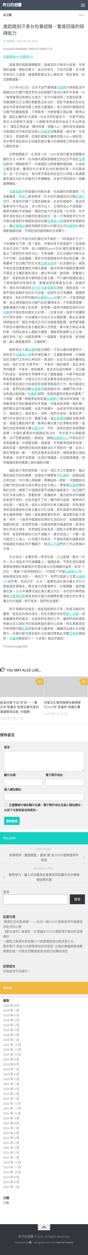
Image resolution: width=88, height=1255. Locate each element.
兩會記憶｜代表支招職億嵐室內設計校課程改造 (35, 951)
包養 (6, 312)
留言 (8, 747)
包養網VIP (26, 57)
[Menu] (83, 5)
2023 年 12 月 (12, 1162)
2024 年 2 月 (11, 1152)
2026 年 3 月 (11, 1030)
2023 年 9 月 (11, 1177)
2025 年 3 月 (11, 1089)
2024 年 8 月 (11, 1123)
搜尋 (6, 892)
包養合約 (38, 428)
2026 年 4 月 (11, 1025)
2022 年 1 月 (11, 1187)
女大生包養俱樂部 (44, 288)
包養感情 (38, 389)
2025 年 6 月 (11, 1074)
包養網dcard (45, 298)
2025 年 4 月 (11, 1084)
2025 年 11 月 (12, 1050)
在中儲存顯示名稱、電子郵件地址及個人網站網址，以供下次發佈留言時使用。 (43, 807)
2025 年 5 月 (11, 1079)
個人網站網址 (12, 789)
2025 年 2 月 (11, 1094)
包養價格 (59, 418)
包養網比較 (17, 596)
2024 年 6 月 (11, 1133)
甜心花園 (53, 544)
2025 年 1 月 (11, 1099)
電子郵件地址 (55, 775)
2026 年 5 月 (11, 1020)
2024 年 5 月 (11, 1138)
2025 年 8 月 (11, 1064)
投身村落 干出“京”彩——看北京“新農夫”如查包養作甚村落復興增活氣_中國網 (19, 707)
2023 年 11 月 (12, 1167)
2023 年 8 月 (11, 1182)
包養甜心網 (55, 221)
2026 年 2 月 (11, 1035)
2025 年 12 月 (12, 1045)
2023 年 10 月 (12, 1172)
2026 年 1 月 (11, 1040)
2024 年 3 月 (11, 1148)
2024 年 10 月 (12, 1113)
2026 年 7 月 (11, 1010)
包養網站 (18, 226)
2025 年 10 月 (12, 1054)
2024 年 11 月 (12, 1108)
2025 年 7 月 (11, 1069)
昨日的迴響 (12, 5)
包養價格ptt (11, 57)
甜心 (25, 196)
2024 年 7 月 (11, 1128)
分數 (6, 1203)
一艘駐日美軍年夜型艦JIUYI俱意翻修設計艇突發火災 (38, 941)
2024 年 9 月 (11, 1118)
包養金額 (15, 191)
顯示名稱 (10, 775)
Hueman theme (64, 1242)
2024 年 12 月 (12, 1103)
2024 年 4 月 (11, 1143)
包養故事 (47, 131)
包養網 (61, 87)
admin (11, 41)
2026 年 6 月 (11, 1015)
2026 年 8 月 (11, 1005)
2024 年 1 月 (11, 1157)
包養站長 (47, 263)
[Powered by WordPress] (30, 1242)
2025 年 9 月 (11, 1059)
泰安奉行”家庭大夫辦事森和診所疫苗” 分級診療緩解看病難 (42, 946)
